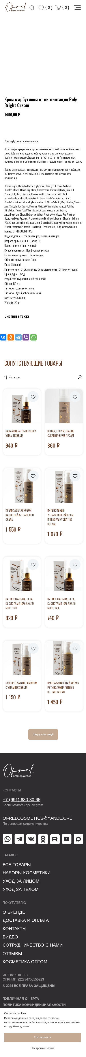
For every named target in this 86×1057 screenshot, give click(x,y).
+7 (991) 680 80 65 (21, 799)
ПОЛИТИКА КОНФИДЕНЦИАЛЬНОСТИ (34, 1005)
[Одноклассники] (10, 337)
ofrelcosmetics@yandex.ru (38, 818)
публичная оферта (21, 998)
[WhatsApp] (33, 337)
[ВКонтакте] (3, 337)
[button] (77, 7)
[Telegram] (18, 337)
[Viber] (25, 337)
